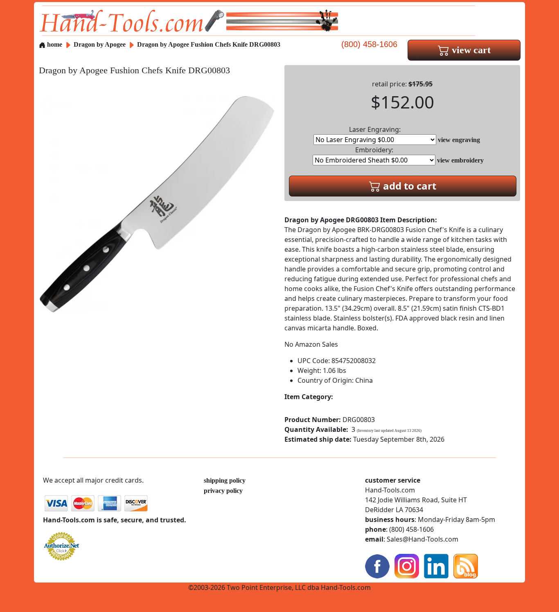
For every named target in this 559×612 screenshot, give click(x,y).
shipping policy (225, 480)
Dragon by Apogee (100, 44)
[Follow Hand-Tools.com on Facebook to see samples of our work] (377, 565)
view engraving (459, 139)
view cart (470, 50)
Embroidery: (374, 149)
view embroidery (460, 160)
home (53, 44)
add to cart (408, 185)
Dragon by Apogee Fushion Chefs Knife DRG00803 (208, 44)
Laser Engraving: (375, 129)
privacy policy (223, 490)
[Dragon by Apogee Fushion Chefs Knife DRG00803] (157, 203)
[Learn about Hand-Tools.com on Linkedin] (436, 565)
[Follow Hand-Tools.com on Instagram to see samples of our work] (406, 565)
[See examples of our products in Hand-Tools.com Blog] (465, 565)
